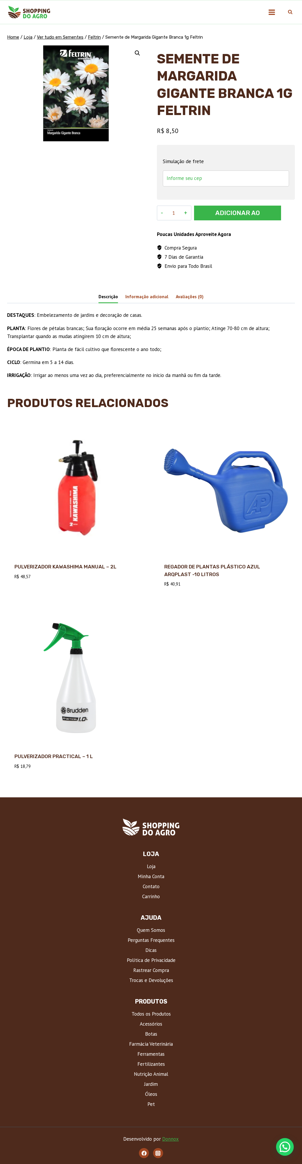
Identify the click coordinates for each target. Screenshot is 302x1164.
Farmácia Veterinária (151, 1044)
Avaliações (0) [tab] (189, 296)
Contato (151, 886)
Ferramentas (151, 1054)
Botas (151, 1034)
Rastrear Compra (151, 970)
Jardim (151, 1084)
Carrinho (151, 896)
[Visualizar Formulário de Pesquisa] (290, 12)
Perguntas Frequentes (151, 940)
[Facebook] (144, 1153)
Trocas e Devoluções (151, 980)
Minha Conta (151, 876)
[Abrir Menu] (271, 12)
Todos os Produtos (151, 1014)
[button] (137, 53)
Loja (151, 866)
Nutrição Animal (151, 1074)
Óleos (151, 1094)
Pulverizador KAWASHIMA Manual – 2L (65, 567)
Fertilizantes (151, 1064)
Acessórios (151, 1024)
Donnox (170, 1139)
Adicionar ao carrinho (237, 214)
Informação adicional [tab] (146, 296)
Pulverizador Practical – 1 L (53, 756)
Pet (151, 1104)
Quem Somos (151, 930)
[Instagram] (158, 1153)
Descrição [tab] (108, 296)
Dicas (151, 950)
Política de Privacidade (151, 960)
